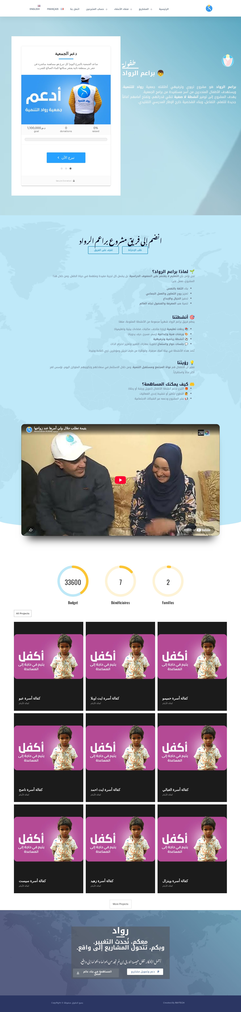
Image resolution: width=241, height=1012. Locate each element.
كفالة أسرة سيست (32, 881)
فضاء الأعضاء (121, 9)
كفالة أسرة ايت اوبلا (105, 698)
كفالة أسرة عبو (29, 698)
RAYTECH (179, 1002)
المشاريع (144, 9)
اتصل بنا (74, 9)
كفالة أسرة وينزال (175, 881)
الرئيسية (164, 9)
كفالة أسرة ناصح (31, 789)
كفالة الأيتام (24, 703)
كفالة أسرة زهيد (102, 881)
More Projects (120, 904)
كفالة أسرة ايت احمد (105, 789)
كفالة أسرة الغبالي (175, 789)
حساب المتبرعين (95, 9)
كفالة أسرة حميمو (175, 698)
